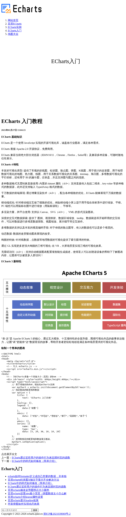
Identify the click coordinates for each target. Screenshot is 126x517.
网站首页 (13, 20)
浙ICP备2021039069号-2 (57, 513)
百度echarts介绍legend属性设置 (25, 497)
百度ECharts (14, 23)
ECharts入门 (14, 30)
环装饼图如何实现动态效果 (23, 503)
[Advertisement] (63, 91)
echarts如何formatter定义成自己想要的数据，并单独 (37, 476)
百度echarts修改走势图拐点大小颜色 (28, 490)
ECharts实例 (14, 27)
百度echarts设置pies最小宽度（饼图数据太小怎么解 (37, 493)
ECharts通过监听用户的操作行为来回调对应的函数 (41, 457)
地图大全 (13, 34)
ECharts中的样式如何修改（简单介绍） (34, 461)
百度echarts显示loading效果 (23, 500)
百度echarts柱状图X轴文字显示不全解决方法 (33, 479)
